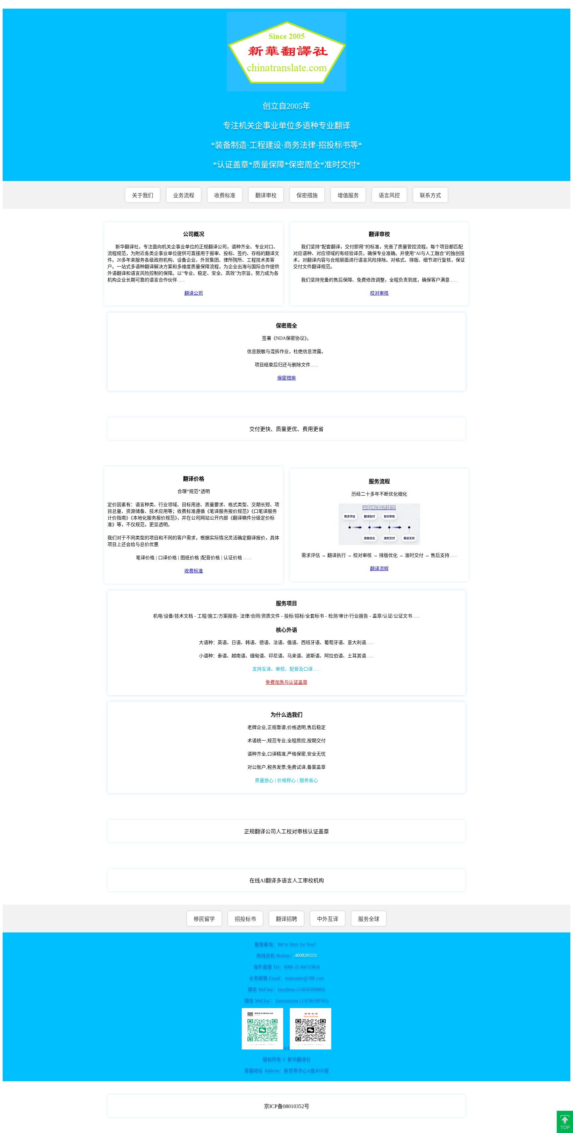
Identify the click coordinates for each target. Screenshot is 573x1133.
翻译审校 (266, 195)
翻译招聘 (286, 919)
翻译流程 (379, 568)
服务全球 (368, 919)
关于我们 (142, 195)
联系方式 (430, 195)
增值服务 (348, 195)
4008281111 (306, 955)
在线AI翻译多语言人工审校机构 (286, 880)
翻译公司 (193, 293)
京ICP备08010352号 (286, 1106)
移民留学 (204, 919)
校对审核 (379, 293)
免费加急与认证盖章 (286, 682)
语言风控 (389, 195)
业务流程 (183, 195)
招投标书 (245, 919)
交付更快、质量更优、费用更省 (286, 429)
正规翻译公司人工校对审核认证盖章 (286, 831)
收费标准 (224, 195)
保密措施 (307, 195)
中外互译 (327, 919)
